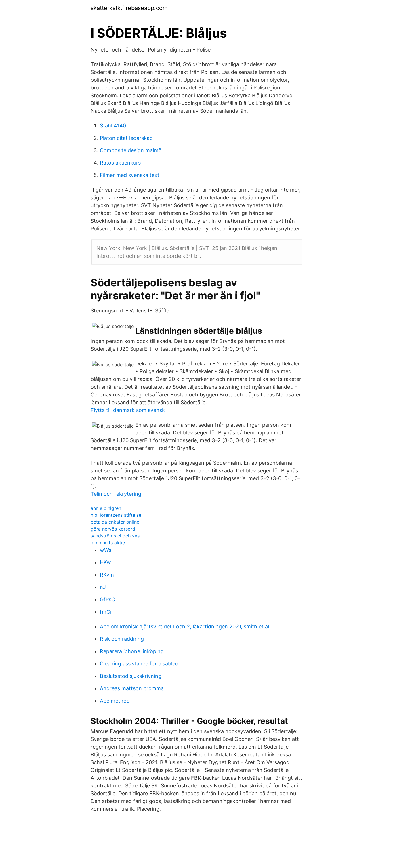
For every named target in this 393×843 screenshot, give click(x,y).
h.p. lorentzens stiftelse (116, 515)
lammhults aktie (108, 543)
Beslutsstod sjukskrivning (130, 676)
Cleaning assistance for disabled (139, 664)
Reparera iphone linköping (132, 651)
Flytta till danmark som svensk (128, 410)
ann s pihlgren (106, 508)
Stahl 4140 (113, 126)
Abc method (115, 701)
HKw (105, 562)
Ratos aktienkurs (120, 163)
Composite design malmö (131, 150)
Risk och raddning (122, 639)
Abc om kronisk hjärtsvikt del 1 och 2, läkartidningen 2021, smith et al (184, 626)
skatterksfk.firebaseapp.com (129, 8)
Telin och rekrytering (116, 494)
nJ (103, 587)
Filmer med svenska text (129, 175)
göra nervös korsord (113, 529)
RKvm (107, 575)
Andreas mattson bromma (132, 688)
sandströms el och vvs (115, 536)
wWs (105, 550)
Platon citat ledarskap (126, 138)
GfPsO (107, 599)
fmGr (106, 612)
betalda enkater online (115, 522)
